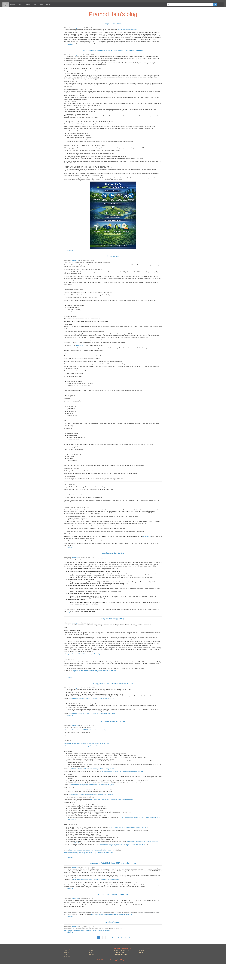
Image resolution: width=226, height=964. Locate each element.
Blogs (65, 954)
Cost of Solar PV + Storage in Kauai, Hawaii (113, 894)
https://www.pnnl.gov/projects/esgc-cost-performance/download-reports (85, 746)
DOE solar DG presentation (72, 914)
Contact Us (67, 956)
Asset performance (113, 922)
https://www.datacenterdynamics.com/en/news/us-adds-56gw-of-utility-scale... (92, 784)
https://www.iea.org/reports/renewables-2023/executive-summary (127, 827)
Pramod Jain (75, 28)
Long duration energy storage (113, 618)
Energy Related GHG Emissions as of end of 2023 (113, 683)
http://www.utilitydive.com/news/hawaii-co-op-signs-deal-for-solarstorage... (112, 914)
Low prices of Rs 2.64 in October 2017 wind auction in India (113, 863)
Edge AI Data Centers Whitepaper (127, 29)
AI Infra (20, 4)
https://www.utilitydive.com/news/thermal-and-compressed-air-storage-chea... (87, 743)
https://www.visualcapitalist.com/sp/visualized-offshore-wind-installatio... (123, 771)
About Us (66, 952)
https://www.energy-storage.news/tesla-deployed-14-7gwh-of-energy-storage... (123, 845)
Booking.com (79, 345)
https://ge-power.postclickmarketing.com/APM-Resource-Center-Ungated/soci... (87, 930)
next (125, 937)
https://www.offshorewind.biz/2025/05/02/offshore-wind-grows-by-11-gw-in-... (87, 730)
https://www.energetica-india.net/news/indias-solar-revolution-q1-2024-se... (91, 794)
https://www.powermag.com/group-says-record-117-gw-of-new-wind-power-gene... (89, 852)
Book (35, 4)
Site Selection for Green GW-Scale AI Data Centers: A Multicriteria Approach (113, 50)
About (48, 4)
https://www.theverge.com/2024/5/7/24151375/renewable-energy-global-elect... (92, 713)
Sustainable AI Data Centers (113, 553)
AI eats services (113, 256)
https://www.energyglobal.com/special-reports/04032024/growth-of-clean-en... (92, 698)
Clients (91, 951)
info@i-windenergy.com (121, 954)
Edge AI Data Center (113, 23)
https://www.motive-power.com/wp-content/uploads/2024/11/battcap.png (112, 799)
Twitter (141, 952)
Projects (12, 4)
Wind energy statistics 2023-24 (113, 721)
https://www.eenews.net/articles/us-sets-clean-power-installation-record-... (91, 850)
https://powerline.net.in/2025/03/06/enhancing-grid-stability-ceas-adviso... (86, 654)
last (130, 937)
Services (27, 4)
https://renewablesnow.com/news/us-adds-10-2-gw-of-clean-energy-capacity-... (92, 769)
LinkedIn (141, 951)
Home (5, 4)
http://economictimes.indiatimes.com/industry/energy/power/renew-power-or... (96, 879)
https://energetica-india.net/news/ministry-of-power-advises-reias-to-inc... (95, 671)
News (42, 4)
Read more (70, 44)
